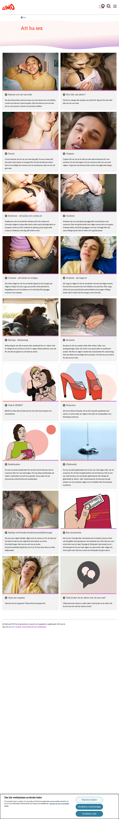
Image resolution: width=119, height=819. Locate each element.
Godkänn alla (89, 814)
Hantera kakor (89, 800)
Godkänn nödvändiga (89, 807)
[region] (59, 806)
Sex (24, 17)
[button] (108, 7)
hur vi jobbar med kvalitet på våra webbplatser (29, 627)
